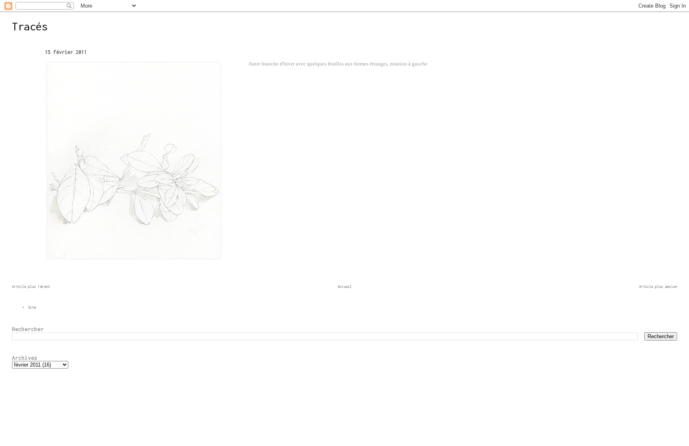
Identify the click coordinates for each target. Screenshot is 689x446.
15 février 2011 (66, 52)
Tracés (30, 26)
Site (32, 307)
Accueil (345, 286)
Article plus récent (31, 286)
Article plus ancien (658, 286)
